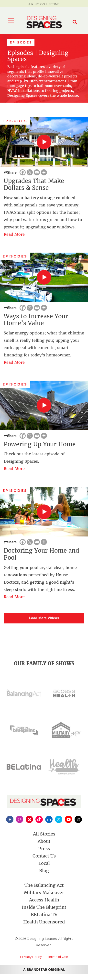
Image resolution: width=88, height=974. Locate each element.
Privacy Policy (31, 957)
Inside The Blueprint (44, 907)
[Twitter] (30, 172)
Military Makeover (44, 892)
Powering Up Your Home (40, 444)
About (44, 841)
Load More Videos (44, 618)
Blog (44, 870)
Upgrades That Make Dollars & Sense (34, 184)
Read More (14, 234)
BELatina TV (44, 914)
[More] (44, 172)
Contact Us (44, 856)
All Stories (44, 834)
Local (44, 863)
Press (44, 848)
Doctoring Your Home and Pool (41, 554)
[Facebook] (23, 172)
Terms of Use (57, 957)
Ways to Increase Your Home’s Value (36, 319)
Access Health (44, 900)
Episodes (14, 121)
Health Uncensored (44, 922)
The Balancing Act (44, 885)
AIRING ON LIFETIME (44, 4)
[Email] (37, 172)
